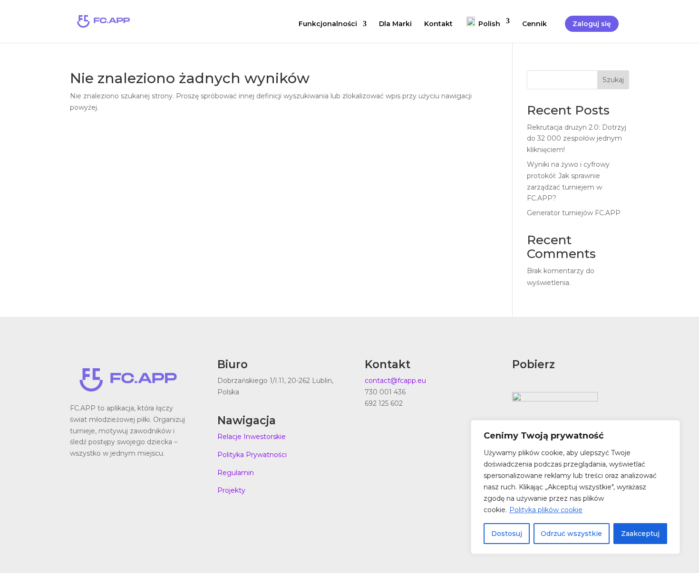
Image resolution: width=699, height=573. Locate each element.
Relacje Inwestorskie (251, 436)
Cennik (534, 24)
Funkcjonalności (328, 24)
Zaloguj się (592, 23)
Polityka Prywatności (252, 454)
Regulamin (235, 472)
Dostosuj (506, 533)
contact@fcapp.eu (395, 380)
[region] (575, 487)
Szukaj (613, 80)
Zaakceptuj (640, 533)
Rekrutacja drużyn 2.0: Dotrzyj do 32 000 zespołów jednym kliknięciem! (576, 138)
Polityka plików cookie (545, 510)
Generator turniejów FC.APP (574, 213)
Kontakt (438, 24)
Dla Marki (395, 24)
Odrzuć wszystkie (571, 533)
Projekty (231, 490)
